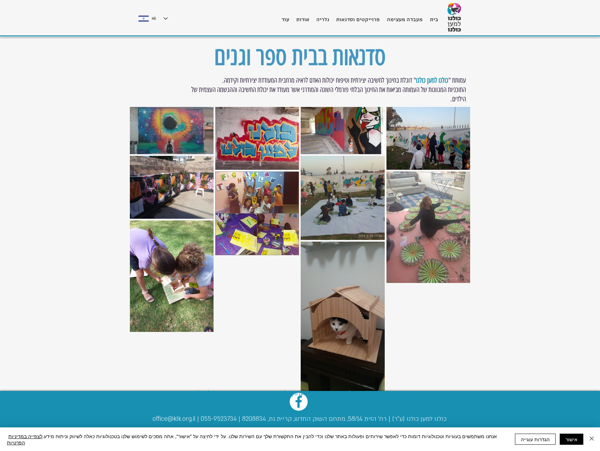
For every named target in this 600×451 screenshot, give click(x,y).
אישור (571, 439)
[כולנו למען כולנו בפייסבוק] (299, 402)
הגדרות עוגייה (535, 439)
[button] (358, 16)
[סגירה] (592, 439)
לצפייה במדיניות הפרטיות (24, 439)
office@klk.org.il (173, 419)
